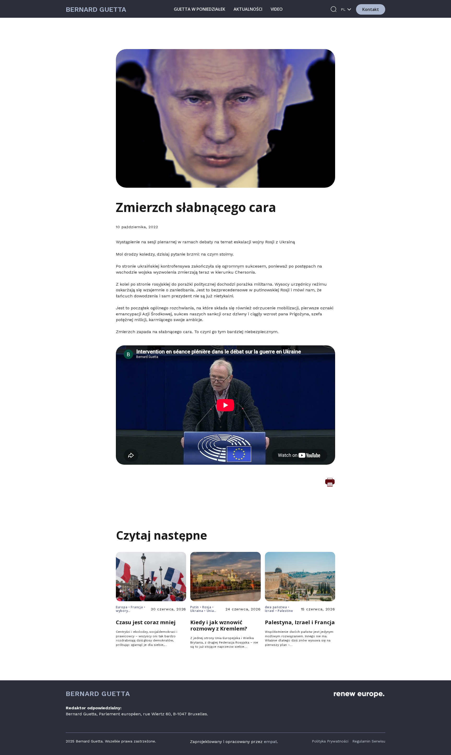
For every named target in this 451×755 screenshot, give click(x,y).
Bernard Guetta (96, 10)
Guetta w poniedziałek (199, 9)
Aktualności (248, 9)
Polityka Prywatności (330, 741)
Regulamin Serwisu (368, 741)
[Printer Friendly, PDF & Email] (330, 482)
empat (270, 741)
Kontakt (370, 9)
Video (277, 9)
